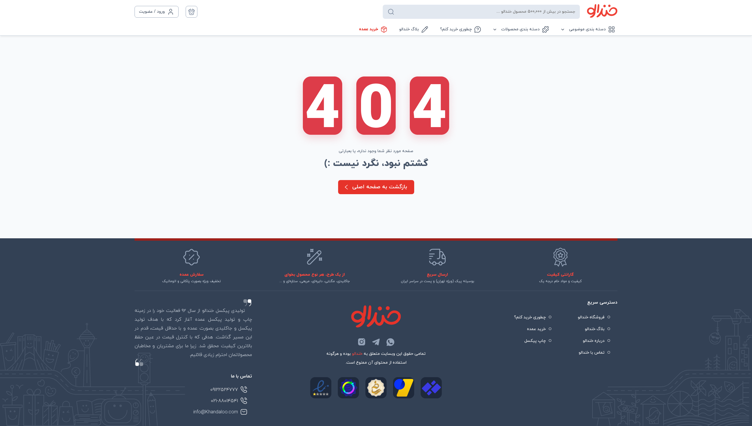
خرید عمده (368, 29)
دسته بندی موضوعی (587, 29)
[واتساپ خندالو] (390, 342)
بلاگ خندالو (409, 29)
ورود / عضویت (152, 11)
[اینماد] (320, 387)
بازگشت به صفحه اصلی (379, 187)
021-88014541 (224, 401)
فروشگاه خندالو (591, 317)
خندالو (357, 354)
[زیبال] (431, 387)
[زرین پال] (403, 387)
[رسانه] (376, 387)
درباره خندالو (594, 341)
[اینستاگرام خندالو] (361, 342)
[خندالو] (602, 11)
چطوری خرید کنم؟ (456, 29)
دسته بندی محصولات (520, 29)
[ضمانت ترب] (348, 387)
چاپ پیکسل (535, 341)
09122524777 (224, 390)
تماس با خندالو (592, 352)
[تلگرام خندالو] (376, 342)
